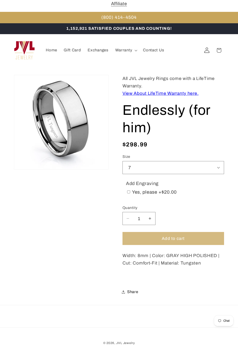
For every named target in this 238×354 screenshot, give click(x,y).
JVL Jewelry (125, 343)
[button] (126, 50)
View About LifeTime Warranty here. (160, 93)
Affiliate (119, 3)
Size (126, 157)
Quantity (130, 208)
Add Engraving (142, 183)
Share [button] (132, 292)
